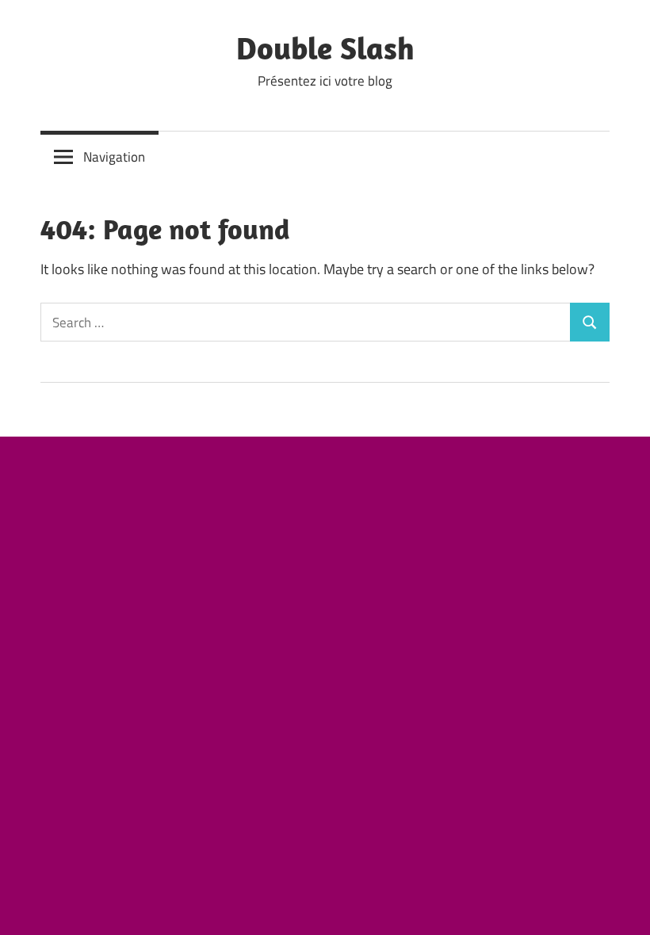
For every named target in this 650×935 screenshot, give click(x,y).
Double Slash (325, 47)
